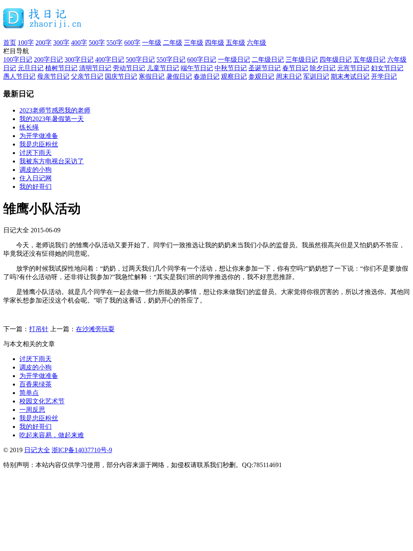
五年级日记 (369, 59)
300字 (61, 42)
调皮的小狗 (35, 169)
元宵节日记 (353, 68)
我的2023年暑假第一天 (51, 118)
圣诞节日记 (264, 68)
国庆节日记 (121, 76)
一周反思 (32, 409)
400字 (79, 42)
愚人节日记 (19, 76)
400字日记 (109, 59)
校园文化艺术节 (42, 401)
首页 (9, 42)
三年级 (193, 42)
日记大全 (37, 450)
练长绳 (29, 127)
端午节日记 (197, 68)
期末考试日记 (350, 76)
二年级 (172, 42)
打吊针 (38, 329)
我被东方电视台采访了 (51, 161)
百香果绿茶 (35, 384)
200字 (43, 42)
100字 (26, 42)
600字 (132, 42)
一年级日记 (234, 59)
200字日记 (48, 59)
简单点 (29, 392)
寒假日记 (152, 76)
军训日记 (316, 76)
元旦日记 (31, 68)
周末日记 (289, 76)
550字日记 (171, 59)
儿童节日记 (163, 68)
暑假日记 (179, 76)
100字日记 (17, 59)
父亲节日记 (87, 76)
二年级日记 (268, 59)
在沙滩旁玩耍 (95, 329)
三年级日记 (302, 59)
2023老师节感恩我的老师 (54, 110)
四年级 (214, 42)
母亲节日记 (53, 76)
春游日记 (206, 76)
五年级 (235, 42)
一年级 (151, 42)
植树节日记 (61, 68)
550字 (114, 42)
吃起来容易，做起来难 (51, 435)
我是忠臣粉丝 (38, 144)
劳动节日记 (129, 68)
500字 (97, 42)
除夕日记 (323, 68)
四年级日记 (335, 59)
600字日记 (201, 59)
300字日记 (79, 59)
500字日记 (140, 59)
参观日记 (261, 76)
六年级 (256, 42)
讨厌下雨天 (35, 152)
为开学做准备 (38, 135)
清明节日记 (95, 68)
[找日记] (42, 25)
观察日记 (234, 76)
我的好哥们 (35, 186)
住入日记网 (35, 178)
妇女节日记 (387, 68)
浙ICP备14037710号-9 (82, 450)
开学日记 (384, 76)
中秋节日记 (231, 68)
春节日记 (295, 68)
